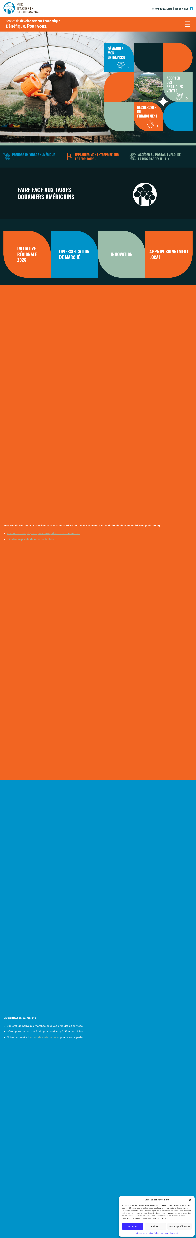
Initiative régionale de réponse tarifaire (30, 539)
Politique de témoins (144, 1233)
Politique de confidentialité (166, 1233)
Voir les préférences (179, 1226)
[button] (190, 1199)
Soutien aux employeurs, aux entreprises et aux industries (43, 533)
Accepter (132, 1226)
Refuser (155, 1226)
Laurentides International (43, 1037)
